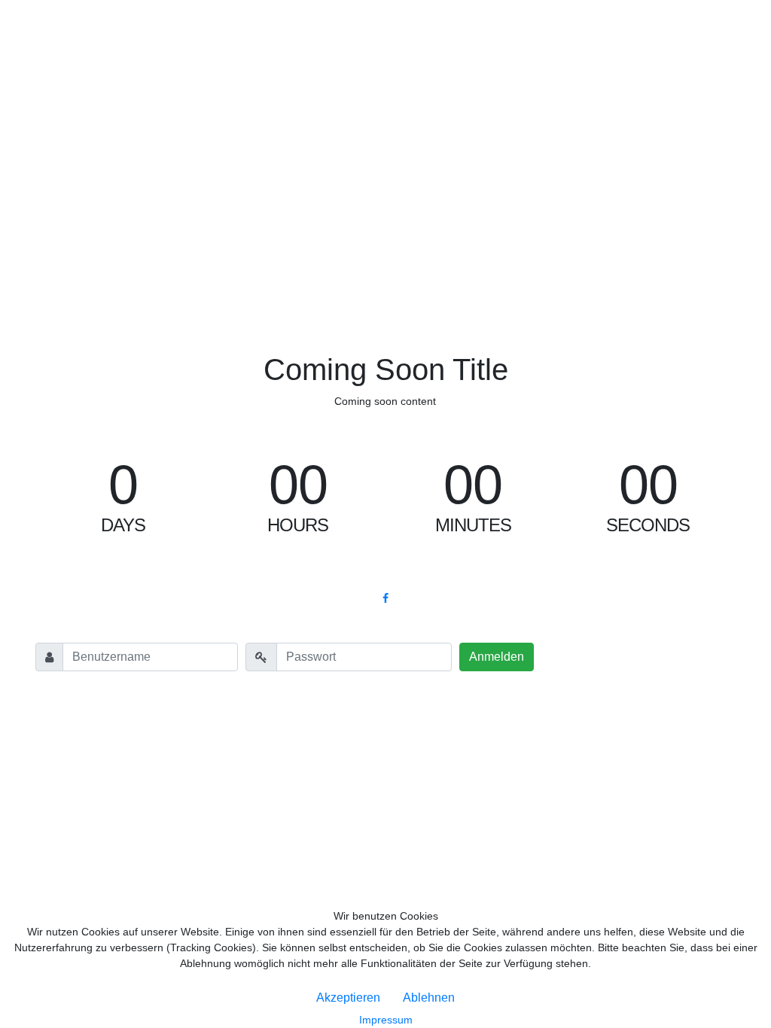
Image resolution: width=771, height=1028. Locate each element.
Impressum (386, 1020)
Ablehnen (429, 997)
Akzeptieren (348, 997)
